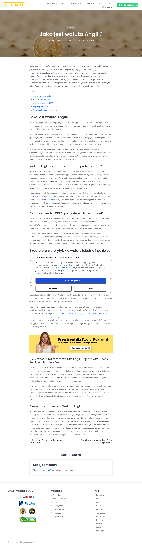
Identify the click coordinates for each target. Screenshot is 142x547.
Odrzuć (90, 288)
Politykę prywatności (63, 268)
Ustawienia (54, 288)
